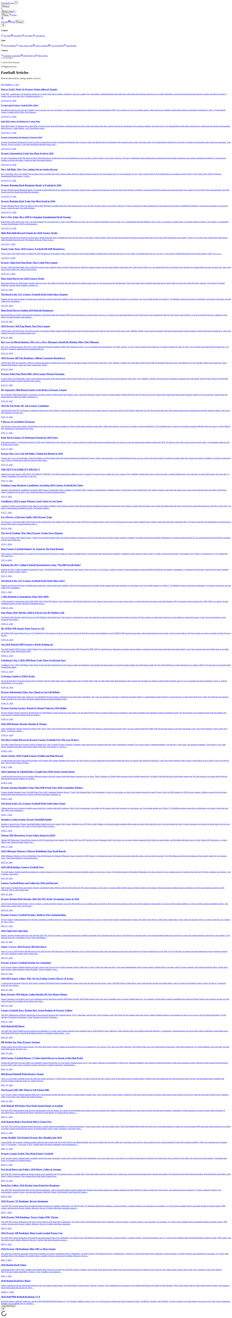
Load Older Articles (8, 1306)
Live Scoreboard (57, 46)
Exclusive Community (12, 56)
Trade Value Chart (26, 46)
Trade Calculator (41, 46)
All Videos (28, 36)
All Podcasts (40, 36)
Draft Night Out (29, 56)
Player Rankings (10, 46)
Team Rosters (71, 46)
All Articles (17, 36)
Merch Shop (43, 56)
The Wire (7, 36)
